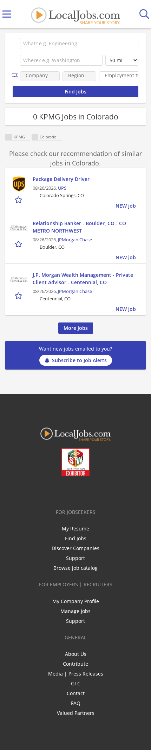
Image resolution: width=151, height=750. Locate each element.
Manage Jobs (75, 611)
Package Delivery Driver (61, 179)
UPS (62, 188)
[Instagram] (94, 491)
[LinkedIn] (71, 491)
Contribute (75, 663)
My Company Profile (75, 601)
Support (75, 558)
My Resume (75, 528)
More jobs (76, 328)
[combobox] (79, 43)
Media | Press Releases (75, 673)
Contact (76, 693)
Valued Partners (75, 713)
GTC (75, 683)
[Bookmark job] (19, 199)
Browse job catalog (75, 568)
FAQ (75, 703)
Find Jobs (75, 538)
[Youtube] (83, 491)
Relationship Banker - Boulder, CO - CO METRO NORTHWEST (79, 227)
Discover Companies (75, 548)
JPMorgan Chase (75, 240)
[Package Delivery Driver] (19, 184)
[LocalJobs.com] (75, 14)
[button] (16, 75)
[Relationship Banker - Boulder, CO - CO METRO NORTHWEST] (19, 228)
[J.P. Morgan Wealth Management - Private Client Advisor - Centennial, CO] (19, 280)
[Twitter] (59, 491)
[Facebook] (48, 491)
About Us (75, 654)
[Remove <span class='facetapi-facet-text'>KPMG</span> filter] (9, 137)
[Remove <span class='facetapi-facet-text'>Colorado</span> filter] (35, 137)
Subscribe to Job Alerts (79, 360)
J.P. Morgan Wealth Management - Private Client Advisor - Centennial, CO (83, 279)
